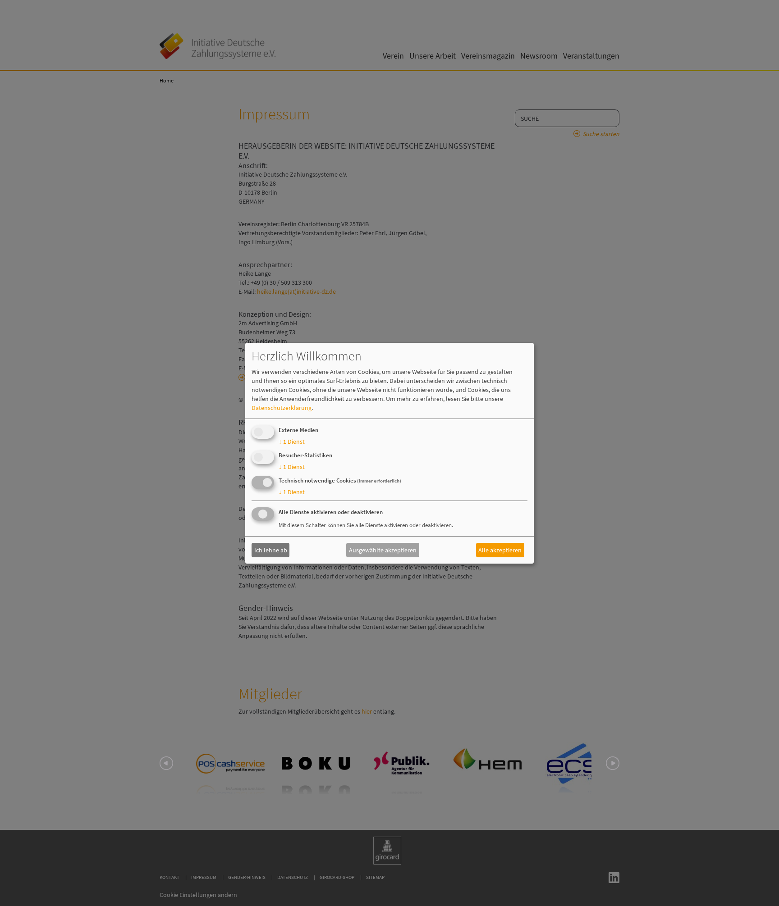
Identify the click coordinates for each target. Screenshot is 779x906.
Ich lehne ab (270, 550)
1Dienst (292, 441)
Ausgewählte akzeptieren (383, 550)
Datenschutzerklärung (282, 408)
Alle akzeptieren (500, 550)
